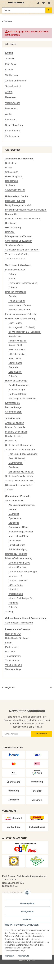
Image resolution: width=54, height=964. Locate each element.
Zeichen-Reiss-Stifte (15, 258)
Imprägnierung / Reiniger (21, 531)
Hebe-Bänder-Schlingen (17, 638)
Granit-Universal (17, 458)
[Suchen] (48, 10)
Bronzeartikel (11, 214)
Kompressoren (12, 403)
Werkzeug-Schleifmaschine (22, 398)
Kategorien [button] (8, 687)
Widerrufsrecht (12, 103)
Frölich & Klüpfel (17, 301)
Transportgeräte (13, 656)
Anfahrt (8, 92)
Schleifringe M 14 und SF (21, 472)
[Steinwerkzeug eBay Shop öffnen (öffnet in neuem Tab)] (25, 847)
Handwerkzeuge (17, 389)
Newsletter (10, 97)
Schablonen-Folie (14, 245)
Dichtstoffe (14, 523)
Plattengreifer (11, 647)
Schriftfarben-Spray (18, 549)
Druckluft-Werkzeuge (15, 292)
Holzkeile (10, 232)
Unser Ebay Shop (14, 125)
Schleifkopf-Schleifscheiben (19, 476)
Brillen (8, 167)
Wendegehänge (13, 669)
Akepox (12, 509)
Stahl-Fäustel (15, 363)
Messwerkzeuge (13, 407)
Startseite (10, 58)
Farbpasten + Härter (18, 527)
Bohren (12, 274)
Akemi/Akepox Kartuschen (22, 505)
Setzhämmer (15, 358)
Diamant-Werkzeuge (15, 270)
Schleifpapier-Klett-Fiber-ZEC (19, 480)
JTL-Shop (31, 961)
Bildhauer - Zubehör (15, 201)
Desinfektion (15, 540)
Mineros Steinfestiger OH (21, 598)
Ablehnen (27, 919)
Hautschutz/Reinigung (16, 554)
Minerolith (13, 589)
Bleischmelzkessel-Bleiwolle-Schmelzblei (25, 210)
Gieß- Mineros (16, 585)
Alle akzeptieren (27, 903)
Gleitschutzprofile (13, 176)
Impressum (10, 956)
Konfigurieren (27, 911)
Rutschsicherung (17, 545)
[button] (38, 3)
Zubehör (13, 287)
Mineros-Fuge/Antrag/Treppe (23, 571)
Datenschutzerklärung (14, 720)
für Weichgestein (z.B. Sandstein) (25, 332)
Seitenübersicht (13, 86)
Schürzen (10, 185)
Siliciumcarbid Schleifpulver (19, 485)
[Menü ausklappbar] (3, 1)
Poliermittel (10, 440)
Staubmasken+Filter (15, 190)
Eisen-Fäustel (15, 323)
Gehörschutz (11, 172)
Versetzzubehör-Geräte (16, 254)
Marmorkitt (14, 514)
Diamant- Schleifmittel (16, 432)
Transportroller (12, 660)
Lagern (8, 643)
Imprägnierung (16, 594)
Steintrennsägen (13, 412)
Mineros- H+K (15, 576)
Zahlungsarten (12, 136)
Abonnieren (41, 734)
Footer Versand (12, 130)
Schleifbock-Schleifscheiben (19, 445)
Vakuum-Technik (13, 665)
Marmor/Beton (15, 463)
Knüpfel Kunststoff (17, 341)
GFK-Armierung (13, 227)
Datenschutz (23, 956)
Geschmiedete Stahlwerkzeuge (20, 318)
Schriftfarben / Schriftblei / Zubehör (22, 250)
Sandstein (14, 467)
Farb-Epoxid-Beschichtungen (23, 454)
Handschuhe (11, 181)
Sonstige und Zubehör (19, 309)
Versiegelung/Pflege (19, 536)
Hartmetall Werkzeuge (16, 381)
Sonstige (9, 611)
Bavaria (12, 296)
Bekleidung (10, 163)
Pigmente (13, 603)
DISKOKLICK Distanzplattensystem (22, 218)
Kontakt (9, 53)
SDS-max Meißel (17, 349)
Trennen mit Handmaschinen (23, 283)
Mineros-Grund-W (17, 567)
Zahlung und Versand (15, 81)
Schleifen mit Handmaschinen (20, 449)
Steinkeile (13, 367)
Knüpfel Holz (15, 336)
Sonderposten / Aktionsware (19, 623)
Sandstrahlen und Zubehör (18, 241)
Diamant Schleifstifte (15, 427)
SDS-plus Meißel (17, 354)
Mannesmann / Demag (20, 305)
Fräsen (12, 278)
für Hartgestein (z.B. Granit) (22, 327)
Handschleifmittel (13, 436)
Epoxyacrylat (15, 518)
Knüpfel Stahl (15, 345)
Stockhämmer (15, 372)
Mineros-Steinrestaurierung (18, 558)
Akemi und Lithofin (14, 500)
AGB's (8, 114)
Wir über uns (11, 75)
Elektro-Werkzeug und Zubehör (20, 314)
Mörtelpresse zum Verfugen (18, 236)
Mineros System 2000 (19, 563)
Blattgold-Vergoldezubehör (18, 205)
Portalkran (10, 651)
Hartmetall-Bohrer (17, 394)
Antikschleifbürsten (14, 423)
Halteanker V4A (13, 634)
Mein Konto (10, 64)
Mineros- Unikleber (18, 580)
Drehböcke (10, 223)
